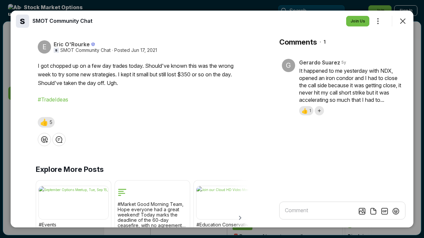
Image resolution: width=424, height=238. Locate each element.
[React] (44, 139)
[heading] (62, 20)
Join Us (357, 21)
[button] (46, 122)
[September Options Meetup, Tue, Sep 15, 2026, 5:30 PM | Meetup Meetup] (73, 202)
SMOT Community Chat (85, 50)
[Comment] (59, 139)
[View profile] (22, 21)
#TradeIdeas (53, 99)
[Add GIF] (384, 211)
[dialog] (212, 119)
